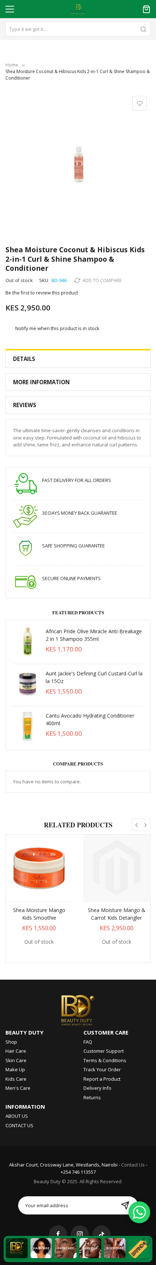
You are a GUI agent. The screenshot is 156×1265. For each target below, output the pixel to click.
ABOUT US (16, 1116)
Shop (11, 1042)
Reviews (24, 405)
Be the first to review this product (41, 292)
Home (11, 65)
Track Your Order (102, 1069)
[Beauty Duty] (78, 1008)
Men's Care (17, 1088)
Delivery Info (97, 1088)
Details (24, 358)
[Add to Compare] (47, 894)
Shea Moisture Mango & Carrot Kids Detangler (116, 914)
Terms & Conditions (104, 1060)
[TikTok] (102, 1234)
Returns (92, 1097)
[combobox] (78, 29)
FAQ (87, 1042)
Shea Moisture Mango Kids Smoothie (39, 914)
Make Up (15, 1069)
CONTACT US (19, 1125)
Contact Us (133, 1164)
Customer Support (103, 1051)
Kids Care (15, 1079)
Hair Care (15, 1051)
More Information (41, 382)
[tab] (78, 359)
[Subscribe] (125, 1205)
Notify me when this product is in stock (57, 328)
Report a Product (101, 1079)
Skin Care (15, 1060)
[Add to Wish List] (31, 894)
